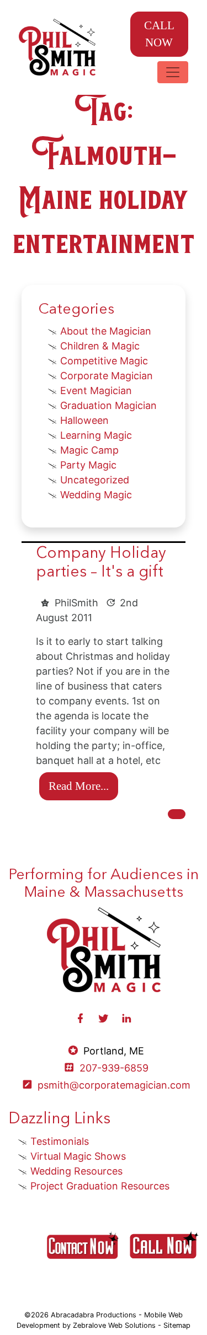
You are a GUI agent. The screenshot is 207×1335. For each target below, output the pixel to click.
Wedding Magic (96, 494)
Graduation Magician (108, 405)
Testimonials (59, 1141)
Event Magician (96, 390)
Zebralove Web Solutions (114, 1325)
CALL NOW (159, 34)
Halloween (84, 420)
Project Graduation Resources (99, 1186)
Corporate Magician (106, 375)
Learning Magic (96, 435)
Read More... (79, 785)
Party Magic (88, 465)
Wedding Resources (76, 1171)
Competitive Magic (104, 361)
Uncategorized (94, 480)
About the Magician (105, 331)
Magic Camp (89, 450)
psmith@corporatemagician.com (114, 1085)
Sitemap (176, 1325)
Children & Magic (100, 346)
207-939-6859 (113, 1068)
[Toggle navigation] (172, 72)
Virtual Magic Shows (78, 1156)
